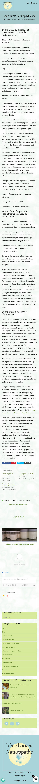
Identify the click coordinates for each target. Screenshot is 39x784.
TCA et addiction (8, 674)
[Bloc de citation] (17, 585)
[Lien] (22, 585)
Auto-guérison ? (19, 517)
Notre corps (6, 658)
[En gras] (4, 585)
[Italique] (6, 585)
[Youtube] (18, 724)
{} (24, 585)
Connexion (7, 573)
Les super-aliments (8, 647)
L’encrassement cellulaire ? (19, 504)
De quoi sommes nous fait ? (12, 703)
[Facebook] (6, 724)
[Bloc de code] (20, 585)
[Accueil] (4, 19)
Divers (4, 632)
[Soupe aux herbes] (5, 710)
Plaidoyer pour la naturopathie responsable (7, 475)
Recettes (5, 670)
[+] (26, 585)
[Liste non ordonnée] (15, 585)
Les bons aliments (8, 639)
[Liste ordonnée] (13, 585)
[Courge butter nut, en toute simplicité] (5, 686)
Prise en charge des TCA (10, 666)
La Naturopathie (7, 636)
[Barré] (10, 585)
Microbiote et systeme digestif (12, 651)
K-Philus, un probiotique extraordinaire (19, 544)
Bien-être (5, 628)
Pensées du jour (7, 662)
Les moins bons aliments (10, 643)
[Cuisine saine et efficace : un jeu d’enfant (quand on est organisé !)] (5, 695)
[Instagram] (12, 724)
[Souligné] (8, 585)
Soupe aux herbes (16, 711)
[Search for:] (19, 617)
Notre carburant (7, 655)
